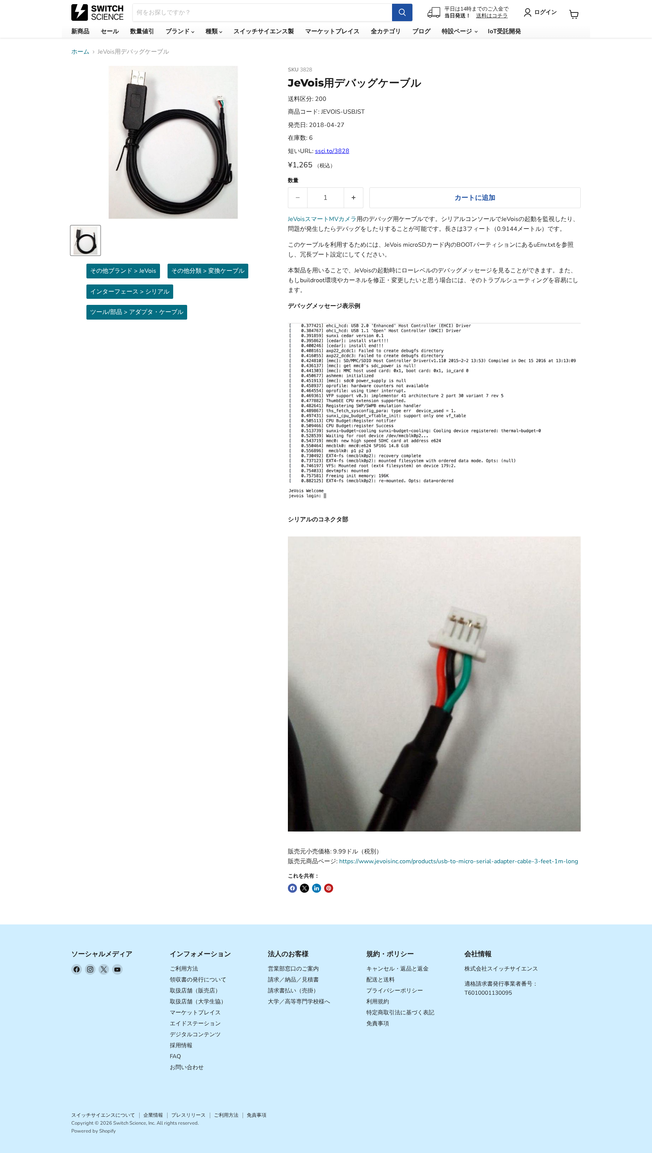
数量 (293, 181)
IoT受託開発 (504, 31)
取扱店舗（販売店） (195, 990)
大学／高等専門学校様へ (299, 1001)
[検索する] (402, 12)
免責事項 (377, 1023)
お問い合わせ (187, 1067)
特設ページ (458, 31)
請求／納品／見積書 (293, 979)
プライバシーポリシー (394, 990)
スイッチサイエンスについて (103, 1115)
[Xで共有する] (304, 888)
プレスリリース (188, 1115)
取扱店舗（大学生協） (198, 1001)
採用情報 (181, 1045)
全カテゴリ (386, 31)
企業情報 (153, 1115)
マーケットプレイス (332, 31)
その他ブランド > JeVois (123, 271)
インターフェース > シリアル (129, 291)
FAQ (175, 1056)
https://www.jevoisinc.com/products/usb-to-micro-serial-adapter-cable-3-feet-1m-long (458, 861)
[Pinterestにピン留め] (328, 888)
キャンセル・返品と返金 (397, 968)
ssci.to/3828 (332, 151)
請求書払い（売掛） (293, 990)
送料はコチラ (492, 15)
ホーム (80, 51)
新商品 (80, 31)
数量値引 (142, 31)
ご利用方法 (184, 968)
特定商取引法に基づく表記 (400, 1012)
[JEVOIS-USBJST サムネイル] (85, 240)
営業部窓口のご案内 (293, 968)
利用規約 (377, 1001)
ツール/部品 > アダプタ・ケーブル (136, 312)
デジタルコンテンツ (195, 1034)
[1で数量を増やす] (353, 197)
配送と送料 (380, 979)
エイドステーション (195, 1023)
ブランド (178, 31)
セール (110, 31)
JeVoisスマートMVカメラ (322, 219)
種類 (212, 31)
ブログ (421, 31)
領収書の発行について (198, 979)
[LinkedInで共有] (316, 888)
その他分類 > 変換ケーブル (207, 271)
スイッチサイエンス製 (264, 31)
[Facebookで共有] (292, 888)
